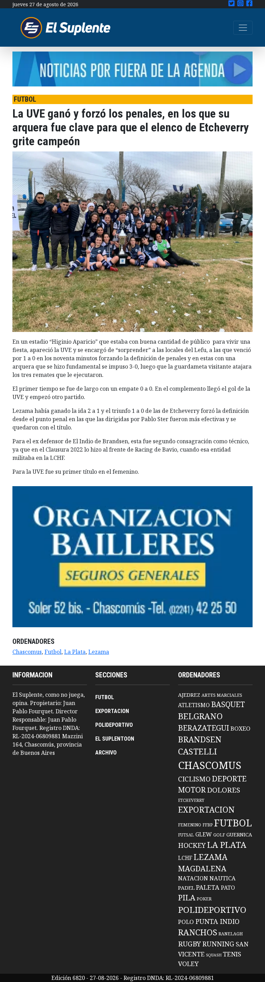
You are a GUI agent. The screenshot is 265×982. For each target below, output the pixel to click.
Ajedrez (189, 694)
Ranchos (197, 932)
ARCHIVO (106, 752)
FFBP (208, 825)
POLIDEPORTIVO (114, 725)
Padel (186, 887)
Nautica (222, 878)
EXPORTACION (112, 711)
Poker (204, 899)
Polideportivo (212, 909)
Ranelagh (230, 934)
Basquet (228, 704)
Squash (214, 955)
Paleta (207, 887)
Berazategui (203, 728)
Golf (219, 835)
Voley (188, 963)
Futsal (186, 834)
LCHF (185, 858)
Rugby (189, 943)
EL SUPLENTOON (114, 738)
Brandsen (200, 739)
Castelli (197, 751)
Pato (228, 887)
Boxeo (240, 728)
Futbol (53, 652)
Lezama (98, 652)
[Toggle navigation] (243, 28)
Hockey (192, 845)
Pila (186, 897)
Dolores (223, 790)
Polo (186, 922)
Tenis (232, 953)
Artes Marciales (222, 695)
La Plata (75, 652)
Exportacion (206, 809)
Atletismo (194, 705)
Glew (203, 834)
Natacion (193, 878)
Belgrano (200, 716)
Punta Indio (217, 921)
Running (218, 943)
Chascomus (27, 652)
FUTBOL (104, 697)
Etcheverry (191, 800)
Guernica (239, 834)
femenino (189, 824)
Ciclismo (194, 779)
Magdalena (202, 868)
